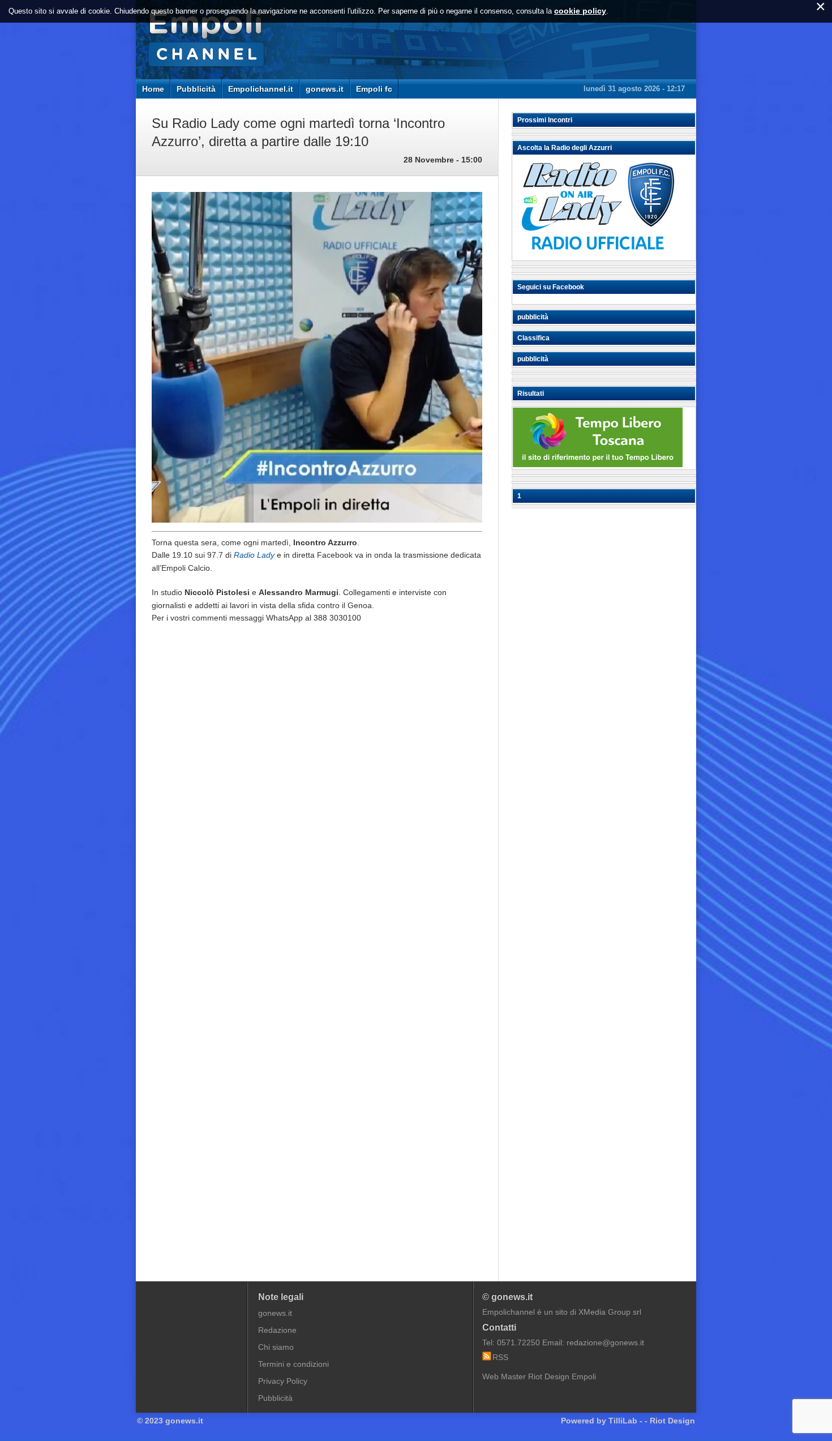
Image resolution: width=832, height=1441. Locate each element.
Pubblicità (196, 88)
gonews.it (325, 88)
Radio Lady (254, 554)
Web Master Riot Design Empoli (539, 1376)
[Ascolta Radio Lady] (598, 255)
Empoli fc (374, 88)
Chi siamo (276, 1347)
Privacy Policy (282, 1381)
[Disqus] (317, 803)
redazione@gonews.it (605, 1342)
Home (153, 88)
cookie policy (580, 10)
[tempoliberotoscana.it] (598, 464)
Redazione (277, 1330)
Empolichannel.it (260, 88)
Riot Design (672, 1420)
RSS (500, 1357)
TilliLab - (625, 1420)
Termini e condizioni (293, 1364)
